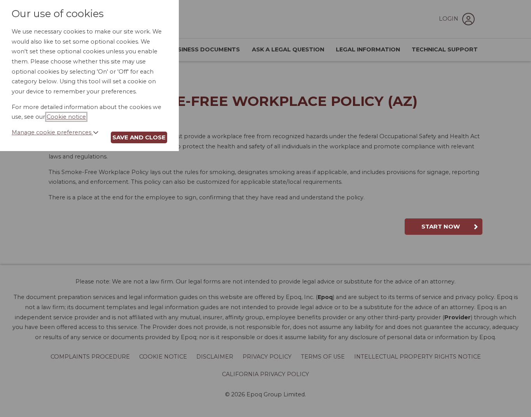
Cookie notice (66, 116)
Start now (440, 226)
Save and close (139, 137)
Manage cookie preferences (52, 132)
